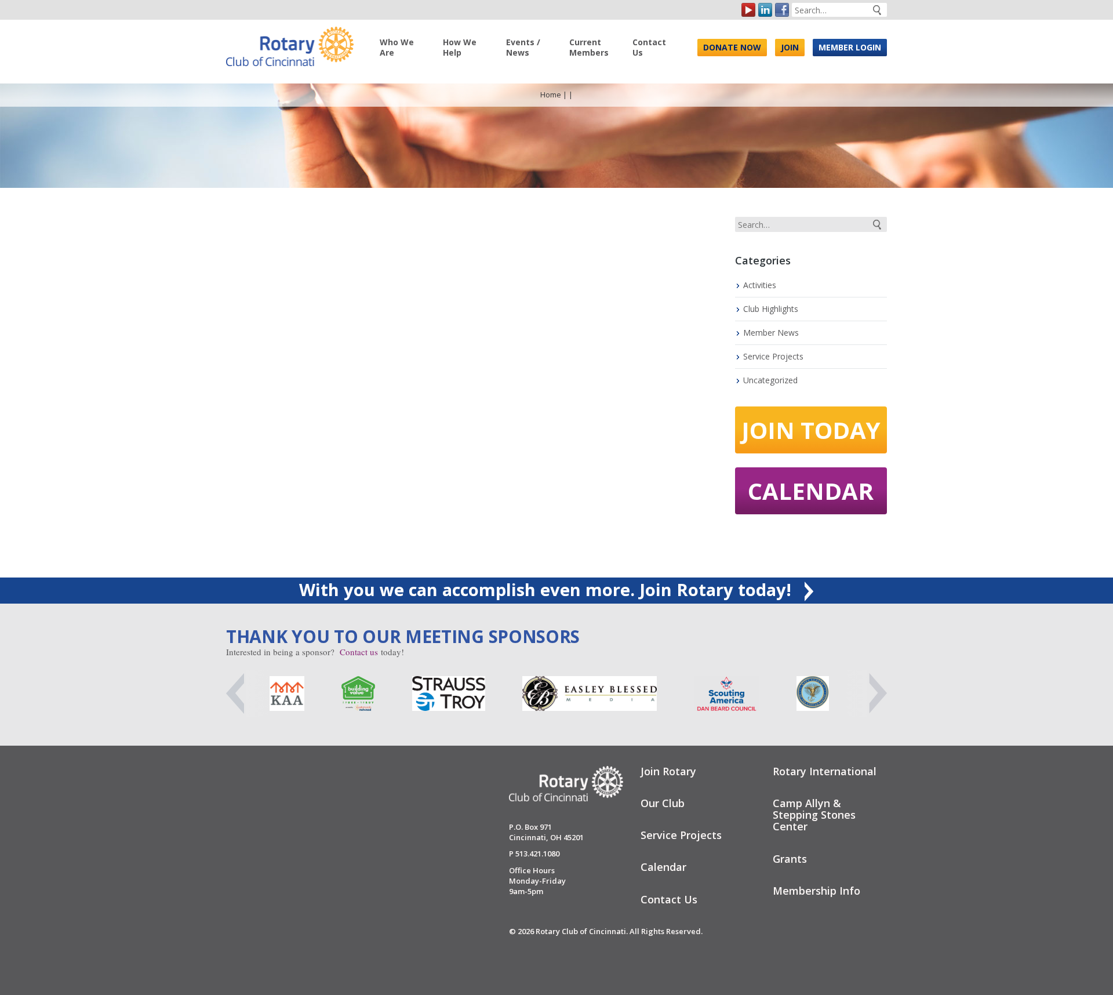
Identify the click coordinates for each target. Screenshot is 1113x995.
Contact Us (649, 47)
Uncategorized (770, 380)
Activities (759, 284)
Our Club (663, 803)
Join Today (811, 430)
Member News (771, 332)
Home (550, 94)
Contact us (359, 652)
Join (790, 47)
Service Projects (773, 356)
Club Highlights (770, 308)
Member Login (850, 47)
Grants (790, 859)
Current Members (589, 47)
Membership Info (816, 891)
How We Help (460, 47)
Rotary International (824, 771)
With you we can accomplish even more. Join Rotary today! (547, 589)
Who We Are (397, 47)
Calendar (811, 491)
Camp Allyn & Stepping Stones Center (814, 814)
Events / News (523, 47)
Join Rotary (668, 771)
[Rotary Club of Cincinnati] (290, 42)
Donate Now (732, 47)
